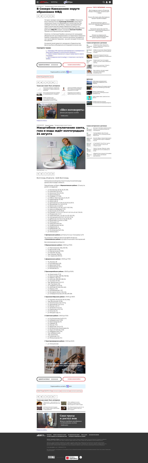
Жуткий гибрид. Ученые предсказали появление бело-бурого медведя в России (102, 139)
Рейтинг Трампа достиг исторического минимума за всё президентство (100, 92)
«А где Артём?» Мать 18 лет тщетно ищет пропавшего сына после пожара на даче (101, 144)
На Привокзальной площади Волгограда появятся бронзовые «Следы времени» (51, 408)
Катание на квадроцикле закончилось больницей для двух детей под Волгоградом (99, 36)
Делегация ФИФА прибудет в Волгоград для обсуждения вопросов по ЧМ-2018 (75, 89)
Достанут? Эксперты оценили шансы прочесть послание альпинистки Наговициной (102, 129)
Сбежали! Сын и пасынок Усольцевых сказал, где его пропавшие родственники (102, 155)
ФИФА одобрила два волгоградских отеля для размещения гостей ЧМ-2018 (50, 99)
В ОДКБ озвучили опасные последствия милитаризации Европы (102, 102)
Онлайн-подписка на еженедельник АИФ (57, 436)
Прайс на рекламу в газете (59, 434)
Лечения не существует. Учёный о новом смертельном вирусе (101, 66)
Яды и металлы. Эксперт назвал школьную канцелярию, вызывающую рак (100, 71)
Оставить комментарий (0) (74, 64)
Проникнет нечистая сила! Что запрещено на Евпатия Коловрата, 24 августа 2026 (99, 30)
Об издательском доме (73, 434)
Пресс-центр (84, 434)
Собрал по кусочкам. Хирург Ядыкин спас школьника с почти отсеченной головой (102, 51)
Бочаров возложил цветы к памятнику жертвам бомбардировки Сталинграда (99, 24)
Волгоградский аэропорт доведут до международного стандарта (51, 93)
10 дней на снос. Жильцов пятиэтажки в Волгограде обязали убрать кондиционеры (64, 365)
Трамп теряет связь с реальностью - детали (101, 97)
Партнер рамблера (60, 457)
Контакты (49, 434)
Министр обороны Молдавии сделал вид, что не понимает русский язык (102, 87)
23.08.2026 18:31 (40, 125)
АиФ (46, 170)
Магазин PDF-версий (94, 434)
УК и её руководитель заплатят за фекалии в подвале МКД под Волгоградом (76, 408)
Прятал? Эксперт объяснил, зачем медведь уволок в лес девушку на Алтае (101, 149)
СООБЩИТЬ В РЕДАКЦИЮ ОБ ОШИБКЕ (77, 436)
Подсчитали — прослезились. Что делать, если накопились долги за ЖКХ (51, 403)
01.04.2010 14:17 (40, 6)
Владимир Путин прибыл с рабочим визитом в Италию (74, 93)
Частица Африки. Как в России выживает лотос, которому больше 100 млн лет (101, 134)
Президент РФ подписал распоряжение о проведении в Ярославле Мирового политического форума (65, 51)
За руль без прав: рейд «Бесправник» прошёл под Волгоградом (99, 17)
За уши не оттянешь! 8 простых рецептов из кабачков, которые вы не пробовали (102, 56)
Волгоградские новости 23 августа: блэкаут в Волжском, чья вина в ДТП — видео (99, 12)
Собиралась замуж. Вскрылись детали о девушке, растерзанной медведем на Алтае (101, 46)
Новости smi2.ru (42, 120)
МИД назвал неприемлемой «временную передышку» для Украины (100, 82)
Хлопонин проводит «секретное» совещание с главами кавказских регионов (51, 89)
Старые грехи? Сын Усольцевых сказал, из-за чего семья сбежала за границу (102, 61)
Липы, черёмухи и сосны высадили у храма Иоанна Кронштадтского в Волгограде (75, 403)
